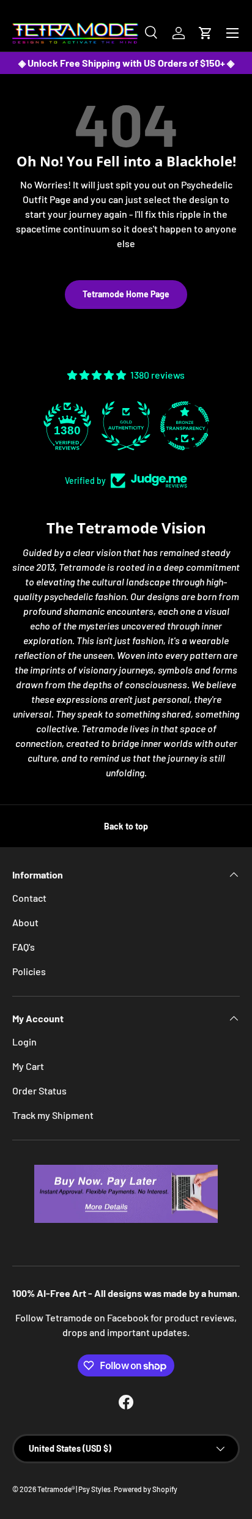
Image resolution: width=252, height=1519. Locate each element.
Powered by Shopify (145, 1489)
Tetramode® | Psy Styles (74, 1489)
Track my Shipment (53, 1115)
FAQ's (23, 947)
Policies (29, 971)
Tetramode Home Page (126, 294)
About (25, 922)
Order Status (39, 1090)
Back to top (126, 826)
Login (24, 1041)
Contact (29, 898)
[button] (205, 33)
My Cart (28, 1066)
